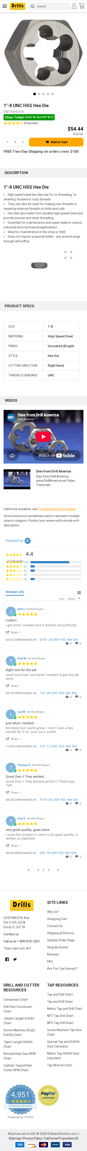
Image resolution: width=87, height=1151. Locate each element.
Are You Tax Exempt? (62, 968)
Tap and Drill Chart (60, 994)
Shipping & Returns (60, 933)
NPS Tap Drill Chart (60, 1023)
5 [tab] (52, 94)
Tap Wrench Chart (59, 1065)
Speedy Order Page (61, 940)
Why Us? (53, 912)
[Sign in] (74, 6)
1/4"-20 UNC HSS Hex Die (58, 693)
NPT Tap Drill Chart (60, 1016)
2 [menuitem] (43, 870)
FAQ (50, 961)
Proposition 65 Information (57, 509)
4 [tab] (48, 94)
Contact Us (54, 926)
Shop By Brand (57, 947)
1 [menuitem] (38, 870)
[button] (14, 632)
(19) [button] (26, 562)
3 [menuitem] (49, 870)
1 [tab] (34, 94)
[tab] (15, 593)
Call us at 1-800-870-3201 (22, 941)
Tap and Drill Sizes (60, 1001)
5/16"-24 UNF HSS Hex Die (58, 639)
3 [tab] (43, 94)
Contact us (11, 934)
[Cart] (83, 6)
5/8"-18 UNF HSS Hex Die (57, 853)
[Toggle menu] (5, 6)
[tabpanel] (43, 53)
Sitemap (15, 1138)
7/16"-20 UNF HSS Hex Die (58, 799)
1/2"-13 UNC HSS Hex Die (58, 746)
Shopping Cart (57, 919)
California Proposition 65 (61, 1138)
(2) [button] (25, 566)
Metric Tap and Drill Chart (64, 1008)
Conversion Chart (16, 999)
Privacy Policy (32, 1138)
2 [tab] (39, 94)
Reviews (53, 954)
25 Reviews (31, 123)
